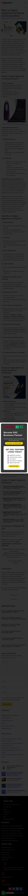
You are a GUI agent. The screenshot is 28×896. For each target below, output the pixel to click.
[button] (14, 443)
